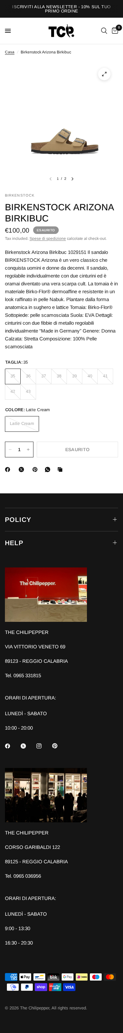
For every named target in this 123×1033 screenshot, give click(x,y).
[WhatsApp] (49, 469)
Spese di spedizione (48, 238)
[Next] (72, 178)
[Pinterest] (36, 469)
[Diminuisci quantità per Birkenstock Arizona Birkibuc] (10, 449)
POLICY (18, 519)
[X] (23, 469)
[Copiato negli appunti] (61, 469)
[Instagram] (43, 746)
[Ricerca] (104, 31)
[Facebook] (9, 469)
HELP (14, 542)
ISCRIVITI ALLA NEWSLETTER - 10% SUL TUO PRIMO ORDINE (61, 8)
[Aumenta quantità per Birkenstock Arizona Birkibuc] (28, 449)
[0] (114, 31)
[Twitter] (28, 746)
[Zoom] (104, 74)
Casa (9, 52)
